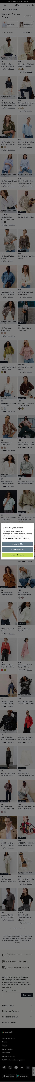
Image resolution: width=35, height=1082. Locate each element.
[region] (17, 541)
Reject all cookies (17, 549)
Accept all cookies (17, 555)
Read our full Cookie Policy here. (18, 538)
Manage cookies (17, 544)
